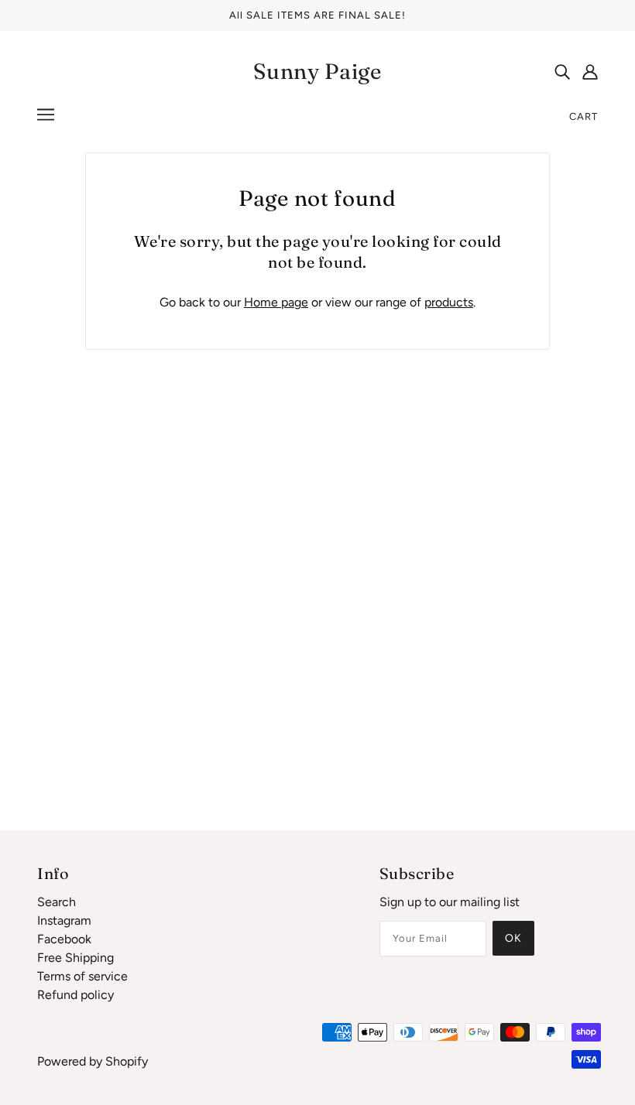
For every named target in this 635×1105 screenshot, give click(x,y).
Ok (513, 938)
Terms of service (82, 976)
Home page (276, 302)
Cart (583, 116)
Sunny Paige (317, 71)
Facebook (64, 939)
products (448, 302)
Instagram (64, 920)
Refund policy (75, 994)
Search (56, 902)
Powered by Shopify (92, 1061)
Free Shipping (75, 957)
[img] (562, 71)
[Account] (590, 71)
